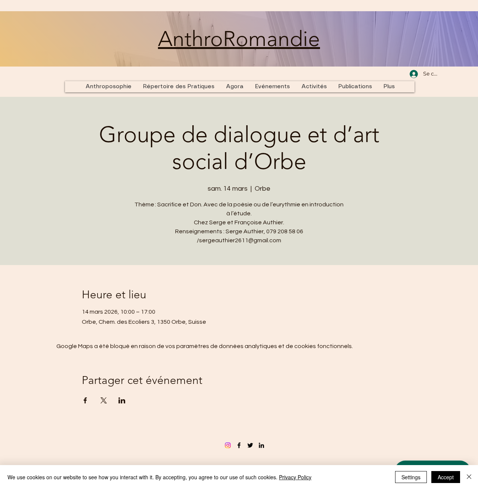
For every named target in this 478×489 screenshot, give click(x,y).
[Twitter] (250, 445)
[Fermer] (469, 477)
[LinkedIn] (261, 445)
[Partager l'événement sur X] (103, 400)
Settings (410, 477)
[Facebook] (239, 445)
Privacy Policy (295, 477)
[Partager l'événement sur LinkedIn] (121, 400)
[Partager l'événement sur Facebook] (85, 400)
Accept (446, 477)
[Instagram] (228, 445)
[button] (313, 86)
